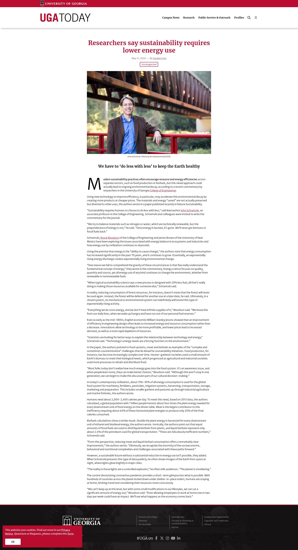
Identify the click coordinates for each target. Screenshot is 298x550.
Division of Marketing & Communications (182, 522)
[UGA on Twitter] (162, 538)
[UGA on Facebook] (157, 538)
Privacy (207, 524)
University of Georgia (86, 522)
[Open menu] (256, 17)
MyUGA (175, 527)
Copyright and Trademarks (216, 521)
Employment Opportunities (216, 517)
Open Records (178, 517)
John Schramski (190, 210)
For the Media (145, 524)
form (71, 533)
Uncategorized (149, 64)
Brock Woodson (109, 237)
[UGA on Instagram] (168, 538)
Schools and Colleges (148, 517)
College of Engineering (163, 190)
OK (13, 541)
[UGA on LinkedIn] (178, 538)
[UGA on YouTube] (173, 538)
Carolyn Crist (159, 58)
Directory (143, 521)
